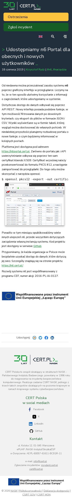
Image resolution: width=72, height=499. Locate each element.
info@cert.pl (40, 461)
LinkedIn (38, 423)
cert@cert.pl (36, 469)
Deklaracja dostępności (56, 491)
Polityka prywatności (30, 491)
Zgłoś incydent (20, 27)
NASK (14, 491)
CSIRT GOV (28, 495)
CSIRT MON (44, 495)
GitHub (38, 431)
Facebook (38, 409)
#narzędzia (59, 69)
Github (37, 246)
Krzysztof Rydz (35, 69)
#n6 (49, 69)
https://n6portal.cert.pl (16, 151)
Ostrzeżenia (18, 16)
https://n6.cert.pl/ (12, 266)
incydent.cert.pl (49, 465)
